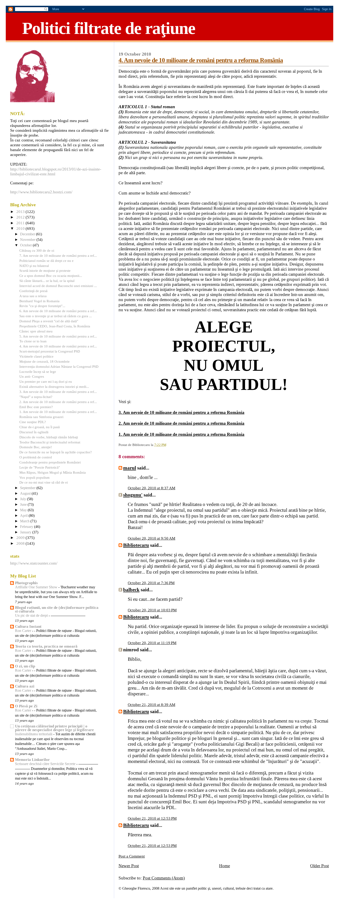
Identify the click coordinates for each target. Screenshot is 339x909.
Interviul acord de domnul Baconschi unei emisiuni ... (58, 286)
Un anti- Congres (31, 376)
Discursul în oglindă (33, 432)
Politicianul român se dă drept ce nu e (46, 261)
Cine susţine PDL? (32, 422)
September (28, 488)
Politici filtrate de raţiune (108, 28)
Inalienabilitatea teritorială (34, 734)
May (24, 510)
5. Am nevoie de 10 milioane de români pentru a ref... (58, 336)
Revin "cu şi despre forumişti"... (42, 306)
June (24, 504)
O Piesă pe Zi (26, 706)
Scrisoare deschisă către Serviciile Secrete (45, 764)
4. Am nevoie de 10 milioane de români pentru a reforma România (201, 60)
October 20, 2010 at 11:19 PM (152, 643)
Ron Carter (23, 631)
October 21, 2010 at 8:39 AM (151, 705)
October (26, 245)
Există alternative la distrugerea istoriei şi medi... (54, 387)
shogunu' (133, 495)
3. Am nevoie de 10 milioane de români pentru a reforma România (181, 412)
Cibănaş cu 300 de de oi (36, 250)
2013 (21, 211)
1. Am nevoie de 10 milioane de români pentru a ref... (58, 412)
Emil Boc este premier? (36, 407)
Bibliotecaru (136, 545)
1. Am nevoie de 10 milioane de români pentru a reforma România (181, 434)
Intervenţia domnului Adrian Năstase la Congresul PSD (58, 366)
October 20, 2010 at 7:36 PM (151, 583)
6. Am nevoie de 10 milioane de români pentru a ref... (58, 311)
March (25, 521)
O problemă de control (35, 457)
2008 (21, 543)
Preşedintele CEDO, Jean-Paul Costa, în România (54, 326)
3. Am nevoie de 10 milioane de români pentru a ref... (58, 392)
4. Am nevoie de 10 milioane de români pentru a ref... (58, 346)
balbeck (131, 589)
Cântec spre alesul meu (36, 331)
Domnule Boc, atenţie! (35, 447)
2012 (21, 217)
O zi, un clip (25, 666)
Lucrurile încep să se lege (37, 372)
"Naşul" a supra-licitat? (35, 397)
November (28, 240)
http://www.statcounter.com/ (33, 563)
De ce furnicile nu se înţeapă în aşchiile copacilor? (55, 452)
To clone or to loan (33, 341)
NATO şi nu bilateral (34, 266)
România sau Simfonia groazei (41, 417)
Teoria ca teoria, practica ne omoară (46, 646)
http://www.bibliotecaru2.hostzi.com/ (41, 192)
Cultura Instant (28, 626)
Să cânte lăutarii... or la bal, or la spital (46, 281)
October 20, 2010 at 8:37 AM (151, 488)
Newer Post (129, 865)
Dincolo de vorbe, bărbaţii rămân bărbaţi (48, 437)
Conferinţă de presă (33, 291)
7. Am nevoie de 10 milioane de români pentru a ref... (58, 255)
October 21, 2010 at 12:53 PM (152, 818)
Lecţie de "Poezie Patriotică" (39, 467)
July (23, 499)
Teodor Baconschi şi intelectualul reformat (49, 442)
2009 (21, 537)
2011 (21, 223)
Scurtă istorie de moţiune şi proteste (45, 270)
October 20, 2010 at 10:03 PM (152, 610)
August (26, 493)
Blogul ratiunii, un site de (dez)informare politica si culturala (56, 609)
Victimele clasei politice (36, 356)
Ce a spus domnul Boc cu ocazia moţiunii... (50, 276)
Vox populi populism (34, 477)
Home (224, 865)
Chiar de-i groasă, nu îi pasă (39, 427)
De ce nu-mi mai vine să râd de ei (43, 482)
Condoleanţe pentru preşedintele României (50, 462)
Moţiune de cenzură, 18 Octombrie (44, 361)
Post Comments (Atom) (164, 878)
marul (129, 468)
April (24, 516)
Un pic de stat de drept (32, 615)
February (27, 527)
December (28, 234)
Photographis (26, 583)
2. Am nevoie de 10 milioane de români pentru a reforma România (181, 423)
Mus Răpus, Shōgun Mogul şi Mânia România (52, 472)
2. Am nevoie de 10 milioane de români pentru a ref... (58, 402)
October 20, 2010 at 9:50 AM (151, 538)
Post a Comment (132, 856)
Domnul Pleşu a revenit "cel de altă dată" (48, 321)
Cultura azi (24, 686)
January (26, 532)
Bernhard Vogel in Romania (39, 301)
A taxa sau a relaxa (33, 296)
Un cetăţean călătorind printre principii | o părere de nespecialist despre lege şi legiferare (54, 728)
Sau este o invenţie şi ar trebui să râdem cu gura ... (55, 316)
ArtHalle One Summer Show (36, 587)
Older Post (319, 865)
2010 (21, 228)
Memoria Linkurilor (32, 759)
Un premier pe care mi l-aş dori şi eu (45, 381)
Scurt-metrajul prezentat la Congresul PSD (49, 351)
